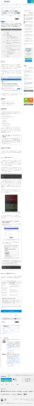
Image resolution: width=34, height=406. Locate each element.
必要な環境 (8, 34)
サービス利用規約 (31, 399)
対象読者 (8, 33)
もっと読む (3, 333)
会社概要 (27, 399)
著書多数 (12, 363)
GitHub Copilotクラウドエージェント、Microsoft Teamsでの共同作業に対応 (29, 41)
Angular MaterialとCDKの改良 (11, 52)
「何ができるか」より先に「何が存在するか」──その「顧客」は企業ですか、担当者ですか (28, 88)
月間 (30, 12)
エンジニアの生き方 (24, 4)
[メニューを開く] (1, 1)
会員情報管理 (21, 399)
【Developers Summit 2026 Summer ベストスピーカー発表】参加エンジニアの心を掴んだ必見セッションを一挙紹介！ (29, 25)
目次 (11, 29)
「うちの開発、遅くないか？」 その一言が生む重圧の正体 (29, 38)
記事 (10, 346)
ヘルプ (14, 399)
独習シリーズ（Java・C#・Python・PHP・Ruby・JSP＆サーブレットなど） (13, 359)
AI (9, 4)
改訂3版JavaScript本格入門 (10, 361)
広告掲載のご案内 (27, 380)
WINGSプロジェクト (10, 341)
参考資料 (8, 56)
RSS (13, 346)
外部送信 (32, 400)
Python (29, 4)
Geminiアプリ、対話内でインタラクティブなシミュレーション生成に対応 (29, 44)
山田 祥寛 (10, 15)
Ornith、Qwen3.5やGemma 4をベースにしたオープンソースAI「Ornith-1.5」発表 (29, 29)
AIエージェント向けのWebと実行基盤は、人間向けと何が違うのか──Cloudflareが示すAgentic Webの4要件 (28, 71)
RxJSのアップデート (10, 51)
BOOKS (17, 384)
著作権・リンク (17, 399)
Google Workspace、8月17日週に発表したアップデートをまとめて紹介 (29, 22)
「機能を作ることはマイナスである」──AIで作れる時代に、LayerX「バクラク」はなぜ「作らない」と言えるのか (29, 35)
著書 (8, 346)
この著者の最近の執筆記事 (10, 350)
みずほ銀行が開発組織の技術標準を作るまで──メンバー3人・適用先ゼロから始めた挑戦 (29, 15)
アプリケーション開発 (14, 4)
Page (3, 51)
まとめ (7, 55)
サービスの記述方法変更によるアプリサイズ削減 (13, 49)
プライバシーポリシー (27, 400)
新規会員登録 (29, 58)
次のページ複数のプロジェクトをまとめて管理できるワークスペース (11, 311)
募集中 (9, 345)
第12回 (16, 170)
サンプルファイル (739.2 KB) (9, 21)
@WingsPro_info (17, 346)
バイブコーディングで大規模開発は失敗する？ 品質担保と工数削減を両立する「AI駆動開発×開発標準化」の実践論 (29, 18)
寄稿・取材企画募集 (27, 378)
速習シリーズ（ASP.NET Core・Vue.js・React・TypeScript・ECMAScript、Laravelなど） (13, 360)
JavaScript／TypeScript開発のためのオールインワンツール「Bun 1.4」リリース (29, 32)
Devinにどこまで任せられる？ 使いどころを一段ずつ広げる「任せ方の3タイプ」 (28, 79)
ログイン (7, 378)
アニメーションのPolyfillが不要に (11, 50)
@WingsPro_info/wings (11, 347)
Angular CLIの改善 (9, 35)
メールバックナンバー (29, 56)
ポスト (17, 18)
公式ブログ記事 (16, 90)
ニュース (2, 384)
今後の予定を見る (29, 104)
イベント (12, 384)
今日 (26, 12)
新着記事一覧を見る (28, 90)
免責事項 (25, 399)
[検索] (7, 4)
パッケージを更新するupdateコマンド (12, 36)
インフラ (19, 4)
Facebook (8, 348)
